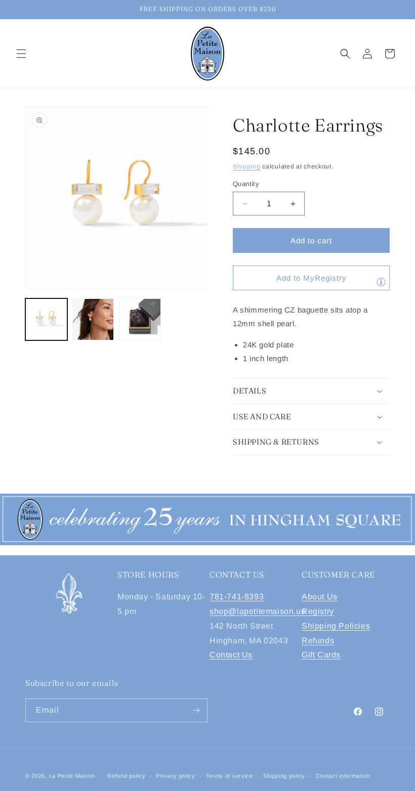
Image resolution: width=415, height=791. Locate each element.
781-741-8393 (237, 596)
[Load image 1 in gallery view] (46, 319)
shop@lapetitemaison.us (257, 611)
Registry (318, 611)
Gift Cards (321, 654)
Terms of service (229, 776)
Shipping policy (284, 776)
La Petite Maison (72, 776)
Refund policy (126, 776)
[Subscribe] (196, 710)
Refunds (318, 640)
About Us (320, 596)
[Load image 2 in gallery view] (93, 319)
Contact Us (231, 654)
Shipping (247, 166)
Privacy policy (175, 776)
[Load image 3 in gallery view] (140, 319)
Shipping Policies (336, 626)
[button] (21, 53)
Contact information (343, 776)
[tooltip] (381, 281)
